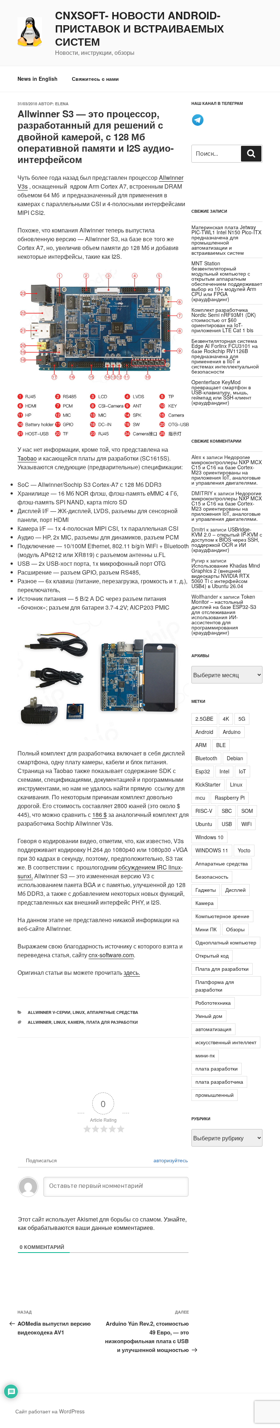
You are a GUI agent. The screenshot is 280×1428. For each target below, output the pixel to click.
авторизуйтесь (170, 1160)
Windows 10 (209, 837)
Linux (79, 1012)
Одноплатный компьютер (225, 942)
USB (227, 823)
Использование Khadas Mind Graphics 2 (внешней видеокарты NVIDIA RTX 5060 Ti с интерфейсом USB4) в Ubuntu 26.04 (225, 576)
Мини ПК (206, 929)
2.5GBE (204, 718)
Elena (62, 103)
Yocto (244, 850)
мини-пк (205, 1055)
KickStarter (208, 784)
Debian (235, 758)
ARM (201, 745)
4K (226, 718)
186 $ (99, 814)
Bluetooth (206, 758)
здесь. (132, 972)
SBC (227, 810)
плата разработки (216, 1068)
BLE (221, 745)
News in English (38, 78)
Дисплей (235, 889)
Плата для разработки (112, 1022)
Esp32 (202, 771)
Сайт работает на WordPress (50, 1411)
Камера (76, 1022)
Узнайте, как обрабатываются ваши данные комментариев (102, 1223)
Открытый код (212, 955)
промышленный (214, 1094)
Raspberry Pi (230, 797)
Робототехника (213, 1002)
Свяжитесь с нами (95, 78)
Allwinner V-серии (49, 1012)
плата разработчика (219, 1081)
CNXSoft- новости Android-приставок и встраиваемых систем (139, 28)
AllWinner (39, 1022)
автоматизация (213, 1029)
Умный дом (208, 1015)
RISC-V (203, 810)
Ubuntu (203, 823)
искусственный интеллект (225, 1042)
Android (204, 731)
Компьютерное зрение (222, 916)
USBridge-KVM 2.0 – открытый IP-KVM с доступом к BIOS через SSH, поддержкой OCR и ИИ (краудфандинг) (226, 539)
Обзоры (235, 929)
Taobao (27, 458)
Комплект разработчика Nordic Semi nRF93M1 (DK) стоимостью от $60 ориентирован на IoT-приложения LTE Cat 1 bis (223, 320)
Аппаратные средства (112, 1012)
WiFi (246, 823)
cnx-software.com (111, 955)
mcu (200, 797)
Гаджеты (205, 889)
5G (241, 718)
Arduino (232, 731)
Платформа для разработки (214, 985)
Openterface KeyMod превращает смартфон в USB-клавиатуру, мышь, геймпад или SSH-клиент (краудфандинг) (221, 392)
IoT (242, 771)
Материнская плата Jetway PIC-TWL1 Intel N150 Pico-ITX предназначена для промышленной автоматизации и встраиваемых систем (226, 239)
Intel (224, 771)
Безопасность (211, 876)
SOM (247, 810)
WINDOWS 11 (211, 850)
